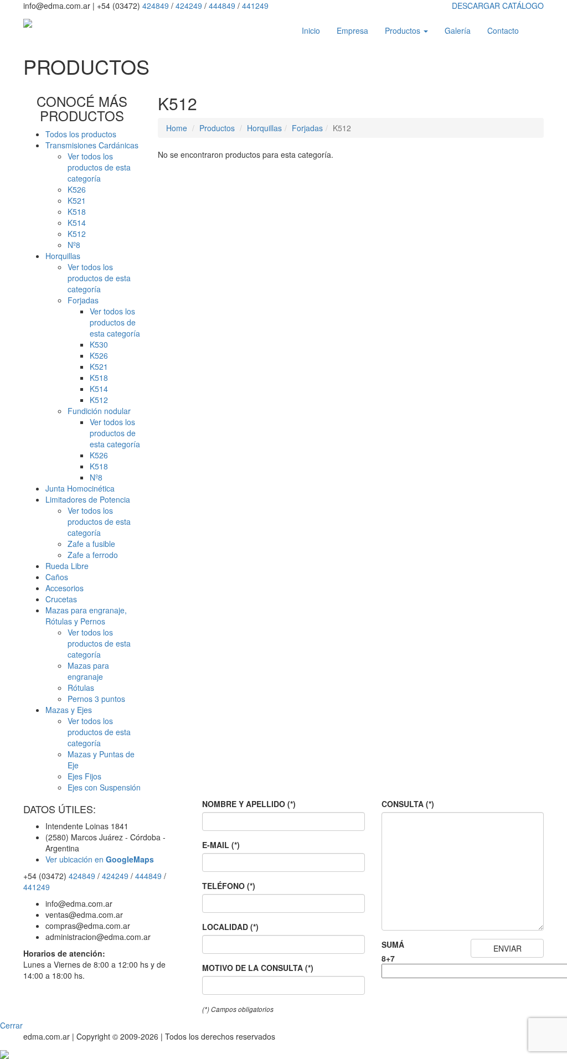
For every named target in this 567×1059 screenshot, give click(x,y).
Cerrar (11, 1025)
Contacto (503, 30)
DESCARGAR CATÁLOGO (498, 5)
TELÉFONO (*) (228, 885)
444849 (222, 5)
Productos (403, 30)
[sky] (4, 1052)
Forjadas (307, 127)
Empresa (352, 30)
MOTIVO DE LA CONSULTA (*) (257, 967)
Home (176, 127)
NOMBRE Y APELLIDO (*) (249, 803)
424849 (155, 5)
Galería (458, 30)
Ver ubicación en (99, 859)
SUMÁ (393, 944)
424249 (189, 5)
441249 (255, 5)
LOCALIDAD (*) (230, 926)
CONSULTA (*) (408, 803)
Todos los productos (80, 134)
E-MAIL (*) (221, 844)
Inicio (311, 30)
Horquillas (264, 127)
